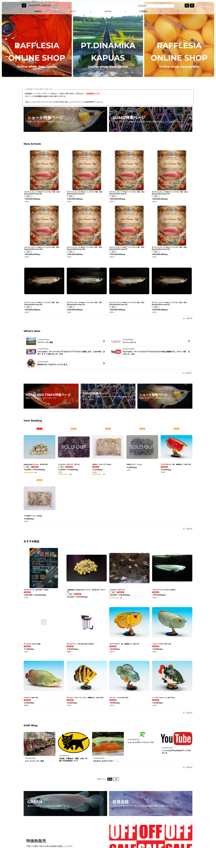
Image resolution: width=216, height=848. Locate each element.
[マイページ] (192, 5)
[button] (24, 5)
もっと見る (186, 318)
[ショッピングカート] (187, 5)
